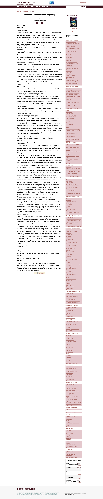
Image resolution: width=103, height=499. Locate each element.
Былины (68, 441)
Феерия (68, 141)
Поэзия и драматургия (72, 196)
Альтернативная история (72, 84)
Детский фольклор (70, 190)
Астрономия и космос (71, 231)
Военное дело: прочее (71, 457)
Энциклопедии (70, 316)
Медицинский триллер (72, 100)
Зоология (68, 247)
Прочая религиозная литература (71, 342)
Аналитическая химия (72, 289)
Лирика (68, 206)
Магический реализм (71, 119)
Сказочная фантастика (72, 68)
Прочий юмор (69, 358)
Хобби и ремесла (70, 379)
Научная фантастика (71, 62)
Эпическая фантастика (72, 80)
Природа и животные (71, 173)
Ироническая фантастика (72, 49)
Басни (67, 198)
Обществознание (70, 257)
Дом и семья (69, 365)
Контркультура (70, 118)
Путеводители (69, 310)
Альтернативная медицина (73, 230)
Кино (67, 420)
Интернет (68, 295)
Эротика (68, 162)
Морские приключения (72, 170)
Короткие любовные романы (73, 147)
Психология (69, 265)
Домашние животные (71, 366)
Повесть (68, 122)
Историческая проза (71, 115)
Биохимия (68, 236)
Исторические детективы (72, 93)
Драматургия (69, 204)
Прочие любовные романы (72, 156)
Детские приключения (72, 187)
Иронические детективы (72, 91)
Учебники (68, 276)
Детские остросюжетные (72, 185)
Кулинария (69, 370)
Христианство (69, 347)
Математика (69, 254)
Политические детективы (72, 102)
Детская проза (69, 182)
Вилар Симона (73, 31)
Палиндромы (69, 207)
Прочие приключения (71, 174)
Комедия (68, 357)
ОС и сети (68, 298)
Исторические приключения (73, 168)
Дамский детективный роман (73, 90)
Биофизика (69, 234)
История (68, 250)
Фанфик (68, 426)
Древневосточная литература (73, 219)
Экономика (69, 405)
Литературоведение (71, 253)
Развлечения (69, 373)
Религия (68, 344)
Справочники (69, 314)
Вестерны (68, 167)
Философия (69, 280)
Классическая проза (71, 116)
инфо (51, 7)
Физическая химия (71, 279)
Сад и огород (69, 374)
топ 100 (32, 7)
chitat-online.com (26, 2)
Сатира (68, 360)
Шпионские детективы (72, 108)
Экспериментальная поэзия (73, 212)
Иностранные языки (71, 248)
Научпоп (68, 327)
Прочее (68, 414)
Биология (68, 233)
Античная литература (71, 217)
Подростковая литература (72, 423)
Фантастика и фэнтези (72, 40)
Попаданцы (69, 65)
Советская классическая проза (73, 134)
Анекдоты (68, 355)
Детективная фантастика (72, 48)
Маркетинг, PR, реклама (72, 396)
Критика (68, 326)
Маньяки (68, 99)
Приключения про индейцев (73, 171)
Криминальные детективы (73, 96)
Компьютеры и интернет (73, 291)
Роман (67, 127)
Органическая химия (71, 259)
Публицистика (70, 331)
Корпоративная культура (72, 391)
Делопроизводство (71, 390)
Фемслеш (68, 163)
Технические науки (71, 274)
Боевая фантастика (71, 42)
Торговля (68, 401)
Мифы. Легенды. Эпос (71, 224)
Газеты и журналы (70, 416)
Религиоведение (70, 269)
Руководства (69, 311)
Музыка (68, 422)
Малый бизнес (69, 394)
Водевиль (68, 430)
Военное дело (69, 449)
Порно (67, 154)
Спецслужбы (69, 451)
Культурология (70, 251)
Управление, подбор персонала (73, 402)
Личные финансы (70, 393)
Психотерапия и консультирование (71, 267)
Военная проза (69, 113)
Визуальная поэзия (71, 201)
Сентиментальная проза (72, 133)
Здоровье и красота (71, 368)
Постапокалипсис (70, 66)
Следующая (42, 273)
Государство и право (71, 243)
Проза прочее (69, 124)
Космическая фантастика (72, 56)
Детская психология (71, 245)
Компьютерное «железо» (72, 296)
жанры (26, 7)
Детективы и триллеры (72, 86)
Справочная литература (72, 305)
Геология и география (71, 242)
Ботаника (68, 237)
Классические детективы (72, 94)
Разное (68, 409)
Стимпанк (68, 72)
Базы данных (69, 293)
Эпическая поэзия (70, 214)
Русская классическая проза (73, 129)
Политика (68, 262)
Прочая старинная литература (73, 226)
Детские (68, 178)
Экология (68, 285)
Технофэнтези (69, 74)
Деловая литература (71, 382)
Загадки (68, 443)
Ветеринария (69, 239)
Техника (68, 410)
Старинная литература (72, 215)
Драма (67, 431)
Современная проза (71, 136)
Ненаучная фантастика (72, 63)
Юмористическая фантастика (73, 81)
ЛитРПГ (68, 59)
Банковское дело (70, 384)
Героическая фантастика (72, 43)
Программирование (71, 299)
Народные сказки (70, 444)
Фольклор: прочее (70, 447)
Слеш (67, 157)
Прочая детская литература (73, 193)
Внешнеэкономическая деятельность (72, 386)
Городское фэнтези (70, 45)
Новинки (45, 7)
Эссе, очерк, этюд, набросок (73, 139)
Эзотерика (68, 349)
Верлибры (68, 200)
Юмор (67, 353)
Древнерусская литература (73, 220)
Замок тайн (73, 28)
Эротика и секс (70, 380)
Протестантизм (70, 340)
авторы (37, 7)
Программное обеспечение (73, 301)
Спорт (67, 377)
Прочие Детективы (71, 105)
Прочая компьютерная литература (72, 303)
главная (19, 7)
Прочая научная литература (73, 264)
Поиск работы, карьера (71, 399)
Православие (69, 338)
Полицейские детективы (72, 103)
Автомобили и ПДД (71, 412)
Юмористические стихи (72, 363)
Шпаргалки (69, 283)
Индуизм (68, 337)
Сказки (68, 195)
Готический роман (70, 46)
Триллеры (68, 107)
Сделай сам (69, 376)
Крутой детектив (70, 97)
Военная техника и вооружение (71, 455)
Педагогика (69, 260)
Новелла (68, 121)
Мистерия (68, 435)
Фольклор (68, 439)
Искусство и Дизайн (71, 324)
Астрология (69, 335)
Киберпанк (69, 54)
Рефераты (68, 271)
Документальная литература (70, 318)
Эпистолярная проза (71, 138)
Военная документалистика (73, 322)
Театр (67, 425)
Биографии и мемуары (72, 321)
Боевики (68, 88)
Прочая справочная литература (71, 308)
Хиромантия (69, 352)
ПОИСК (82, 6)
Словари (68, 313)
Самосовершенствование (72, 346)
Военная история (70, 240)
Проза (67, 110)
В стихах (68, 203)
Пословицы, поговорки (71, 446)
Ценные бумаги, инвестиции (73, 404)
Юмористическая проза (72, 361)
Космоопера (69, 57)
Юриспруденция (70, 286)
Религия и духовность (72, 333)
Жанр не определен (71, 407)
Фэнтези (68, 78)
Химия (68, 282)
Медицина (68, 256)
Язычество (69, 350)
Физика (68, 277)
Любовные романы (71, 142)
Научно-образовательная (73, 228)
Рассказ (68, 126)
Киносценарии (69, 433)
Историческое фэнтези (72, 52)
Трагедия (68, 438)
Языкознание (69, 288)
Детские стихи (70, 188)
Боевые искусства (70, 452)
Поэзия (68, 210)
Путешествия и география (72, 176)
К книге (79, 465)
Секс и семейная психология (73, 272)
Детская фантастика (71, 184)
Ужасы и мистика (70, 75)
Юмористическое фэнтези (72, 83)
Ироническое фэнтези (71, 51)
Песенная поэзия (70, 209)
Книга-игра (69, 191)
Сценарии (68, 436)
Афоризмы (69, 112)
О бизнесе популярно (71, 398)
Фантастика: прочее (71, 77)
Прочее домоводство (71, 371)
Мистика (68, 60)
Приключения (70, 165)
